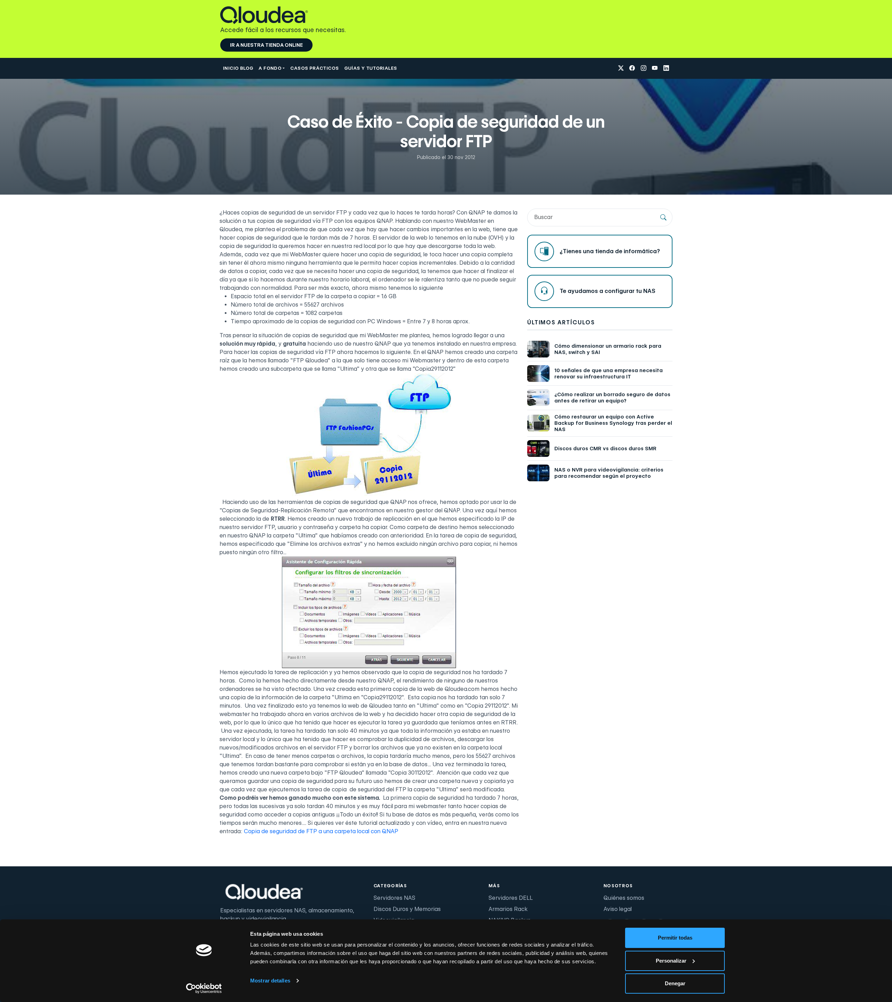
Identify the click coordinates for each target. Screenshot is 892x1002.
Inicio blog (238, 68)
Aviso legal (617, 909)
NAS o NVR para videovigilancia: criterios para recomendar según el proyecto (608, 473)
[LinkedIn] (666, 68)
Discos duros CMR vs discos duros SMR (605, 448)
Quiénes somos (623, 898)
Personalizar (671, 961)
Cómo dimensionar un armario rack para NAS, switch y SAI (607, 349)
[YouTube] (654, 68)
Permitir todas (675, 938)
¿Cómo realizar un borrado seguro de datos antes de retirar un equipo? (612, 397)
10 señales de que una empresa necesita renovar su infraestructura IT (608, 373)
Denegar (675, 983)
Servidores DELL (511, 898)
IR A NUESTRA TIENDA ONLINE (266, 45)
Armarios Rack (508, 909)
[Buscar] (663, 217)
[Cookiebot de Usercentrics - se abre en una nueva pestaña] (204, 988)
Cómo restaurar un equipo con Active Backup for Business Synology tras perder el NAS (613, 423)
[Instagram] (643, 68)
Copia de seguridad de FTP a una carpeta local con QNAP (321, 831)
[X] (620, 68)
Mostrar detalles (270, 981)
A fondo (270, 68)
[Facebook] (632, 68)
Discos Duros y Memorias (407, 909)
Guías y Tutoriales (370, 68)
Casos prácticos (314, 68)
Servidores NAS (394, 898)
